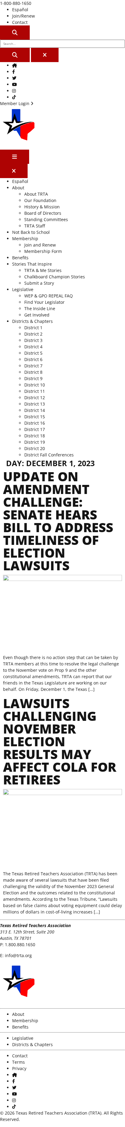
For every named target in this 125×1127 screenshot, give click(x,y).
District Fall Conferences (49, 455)
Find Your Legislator (44, 302)
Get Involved (36, 315)
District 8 (33, 372)
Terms (18, 1062)
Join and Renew (40, 245)
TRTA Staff (34, 226)
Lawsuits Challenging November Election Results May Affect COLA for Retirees (59, 741)
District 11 (34, 391)
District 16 (34, 423)
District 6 (33, 359)
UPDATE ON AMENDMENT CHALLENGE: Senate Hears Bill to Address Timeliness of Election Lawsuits (58, 521)
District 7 (33, 366)
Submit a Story (39, 283)
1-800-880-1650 (15, 3)
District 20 (34, 448)
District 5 (33, 353)
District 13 (34, 404)
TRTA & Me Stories (43, 270)
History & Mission (42, 207)
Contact (20, 22)
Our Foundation (40, 200)
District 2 (33, 334)
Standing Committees (46, 219)
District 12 (34, 397)
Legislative (22, 289)
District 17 (34, 429)
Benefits (20, 257)
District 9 (33, 378)
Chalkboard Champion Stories (54, 277)
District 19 (34, 442)
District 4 (33, 347)
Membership (25, 238)
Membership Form (43, 251)
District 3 (33, 340)
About (18, 188)
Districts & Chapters (32, 321)
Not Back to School (31, 232)
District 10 (34, 385)
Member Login (15, 103)
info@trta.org (18, 955)
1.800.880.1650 (20, 944)
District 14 (34, 410)
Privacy (19, 1068)
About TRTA (36, 194)
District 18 (34, 436)
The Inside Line (39, 308)
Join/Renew (23, 16)
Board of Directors (42, 213)
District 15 (34, 416)
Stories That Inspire (32, 264)
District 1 (33, 327)
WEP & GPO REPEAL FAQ (48, 296)
